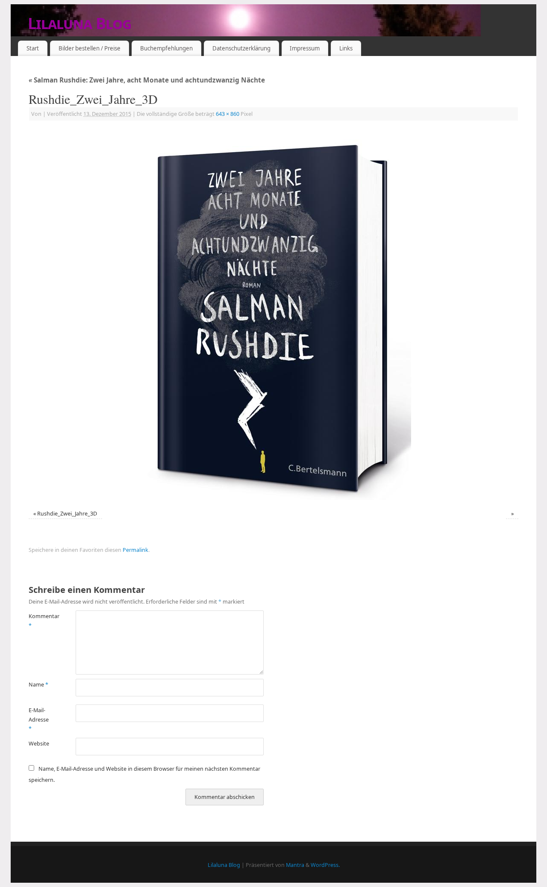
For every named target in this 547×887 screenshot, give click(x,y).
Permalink (135, 550)
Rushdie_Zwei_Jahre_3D (67, 513)
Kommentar (40, 621)
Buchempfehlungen (166, 48)
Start (32, 48)
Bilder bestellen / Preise (90, 48)
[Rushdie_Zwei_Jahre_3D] (273, 316)
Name (38, 684)
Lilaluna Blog (80, 23)
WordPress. (325, 865)
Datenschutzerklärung (241, 48)
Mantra (295, 865)
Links (346, 48)
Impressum (305, 48)
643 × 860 (227, 114)
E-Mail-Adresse (39, 719)
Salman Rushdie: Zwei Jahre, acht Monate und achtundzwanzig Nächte (147, 80)
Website (39, 743)
